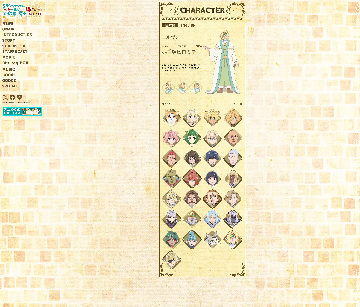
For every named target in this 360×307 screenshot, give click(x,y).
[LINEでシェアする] (19, 97)
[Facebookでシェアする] (12, 97)
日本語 (170, 25)
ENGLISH (188, 25)
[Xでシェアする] (5, 97)
